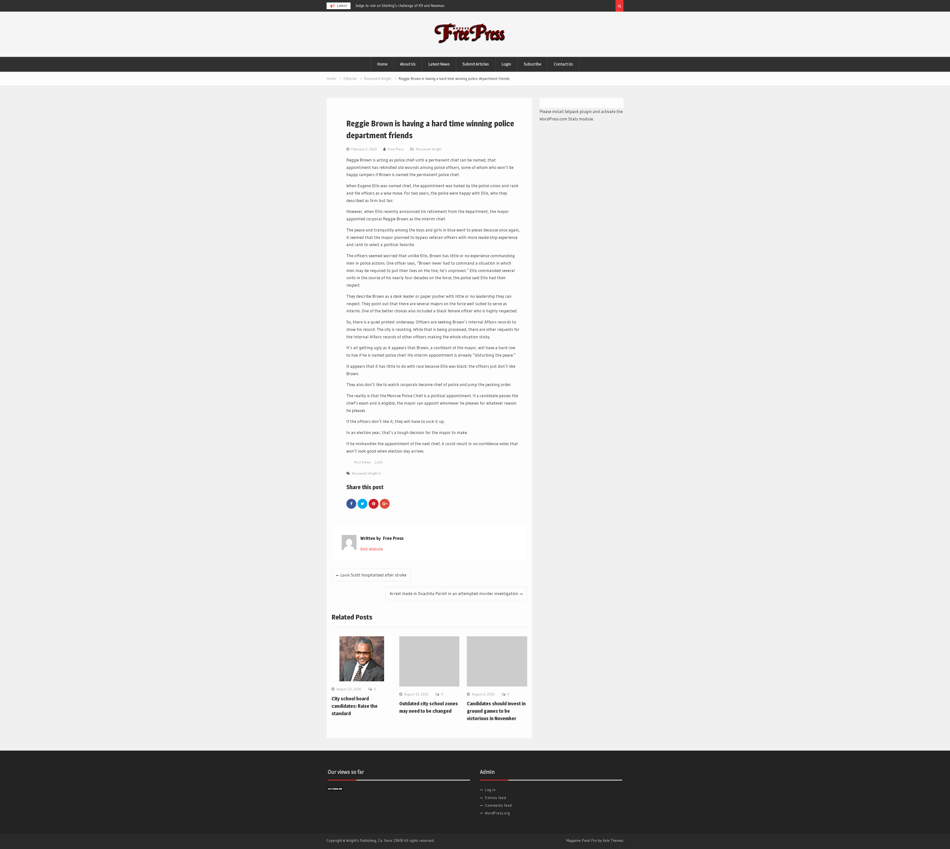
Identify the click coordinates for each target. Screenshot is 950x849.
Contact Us (563, 64)
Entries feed (495, 797)
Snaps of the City (369, 5)
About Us (408, 64)
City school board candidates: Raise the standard (355, 706)
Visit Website (371, 548)
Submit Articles (475, 64)
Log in (490, 789)
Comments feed (498, 805)
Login (506, 64)
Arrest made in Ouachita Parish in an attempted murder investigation (454, 593)
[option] (400, 5)
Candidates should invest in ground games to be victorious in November (496, 711)
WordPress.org (497, 813)
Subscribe (532, 64)
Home (382, 64)
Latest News (439, 64)
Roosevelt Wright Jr (366, 473)
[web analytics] (335, 789)
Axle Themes (613, 840)
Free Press (396, 149)
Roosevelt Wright (429, 149)
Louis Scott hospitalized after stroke (373, 574)
